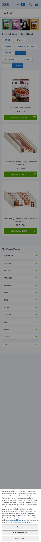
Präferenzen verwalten (20, 533)
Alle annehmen (20, 538)
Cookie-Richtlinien (17, 520)
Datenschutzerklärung (23, 522)
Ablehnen (20, 527)
